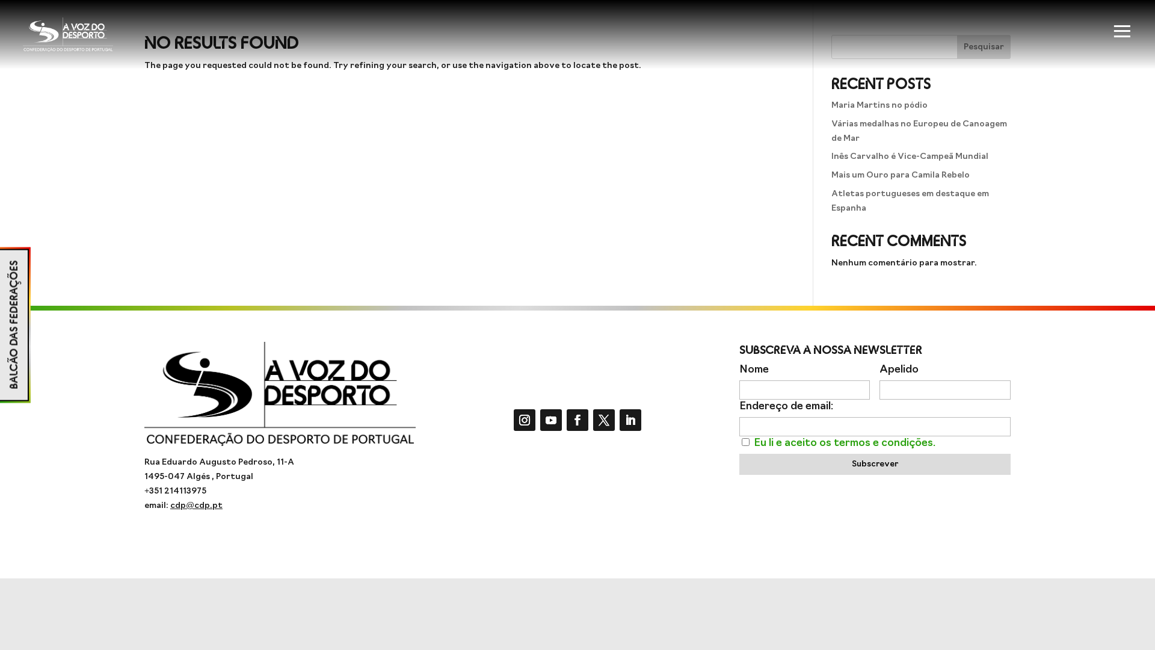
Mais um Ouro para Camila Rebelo (900, 175)
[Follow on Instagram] (524, 420)
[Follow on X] (604, 420)
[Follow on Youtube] (551, 420)
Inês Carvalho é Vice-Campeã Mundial (909, 156)
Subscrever (875, 464)
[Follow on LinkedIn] (630, 420)
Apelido (899, 370)
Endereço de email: (786, 406)
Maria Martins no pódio (879, 105)
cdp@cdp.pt (196, 505)
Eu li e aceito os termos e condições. (844, 443)
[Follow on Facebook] (577, 420)
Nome (754, 370)
